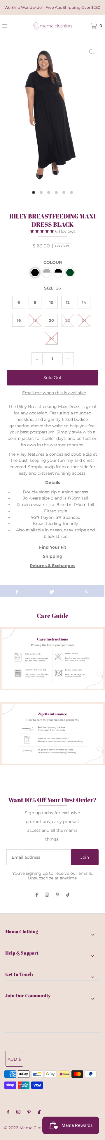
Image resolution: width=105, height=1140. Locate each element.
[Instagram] (47, 895)
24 (84, 320)
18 (35, 320)
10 (51, 302)
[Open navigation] (11, 25)
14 (84, 302)
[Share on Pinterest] (86, 591)
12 (68, 302)
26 (51, 338)
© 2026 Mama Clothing (27, 1127)
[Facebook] (37, 895)
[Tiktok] (67, 895)
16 (19, 320)
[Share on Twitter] (51, 591)
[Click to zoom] (91, 51)
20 (51, 320)
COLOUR (52, 262)
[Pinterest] (57, 895)
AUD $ (14, 1059)
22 (67, 320)
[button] (35, 272)
